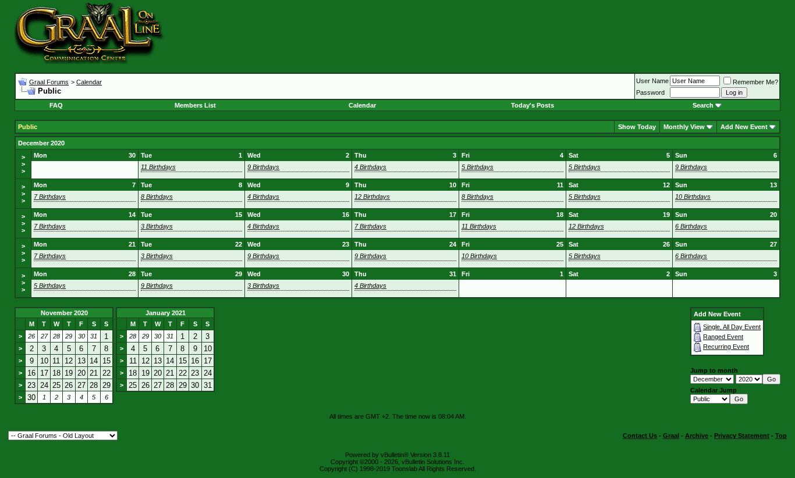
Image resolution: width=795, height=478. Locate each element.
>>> (23, 164)
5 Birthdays (478, 166)
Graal (671, 435)
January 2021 (165, 312)
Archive (696, 435)
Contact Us (640, 435)
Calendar (89, 82)
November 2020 (64, 312)
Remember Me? (755, 82)
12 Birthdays (372, 196)
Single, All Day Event (732, 326)
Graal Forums (49, 82)
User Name (652, 80)
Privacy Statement (741, 435)
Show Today (637, 126)
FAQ (56, 105)
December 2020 (41, 143)
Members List (195, 105)
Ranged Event (723, 336)
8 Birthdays (157, 196)
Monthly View (684, 126)
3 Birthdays (157, 226)
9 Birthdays (263, 166)
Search (703, 105)
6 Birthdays (691, 226)
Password (650, 92)
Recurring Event (726, 346)
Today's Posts (532, 105)
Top (781, 435)
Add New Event (744, 126)
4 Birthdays (370, 166)
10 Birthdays (693, 196)
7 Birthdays (50, 196)
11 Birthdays (158, 166)
